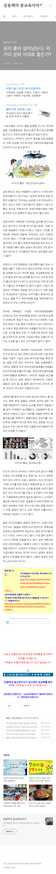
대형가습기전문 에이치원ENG (23, 88)
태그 (14, 16)
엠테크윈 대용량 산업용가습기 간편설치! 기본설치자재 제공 (18, 109)
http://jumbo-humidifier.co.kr (19, 105)
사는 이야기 (17, 718)
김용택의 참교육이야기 (23, 6)
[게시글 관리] (16, 706)
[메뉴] (50, 5)
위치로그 (44, 16)
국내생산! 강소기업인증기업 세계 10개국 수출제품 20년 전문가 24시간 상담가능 (19, 115)
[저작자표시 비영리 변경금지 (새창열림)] (36, 706)
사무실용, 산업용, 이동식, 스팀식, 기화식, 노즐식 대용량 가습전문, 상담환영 (27, 94)
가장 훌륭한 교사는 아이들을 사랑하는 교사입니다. (21, 824)
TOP (50, 865)
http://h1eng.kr (13, 84)
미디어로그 (28, 16)
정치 (8, 718)
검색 (44, 6)
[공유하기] (13, 706)
